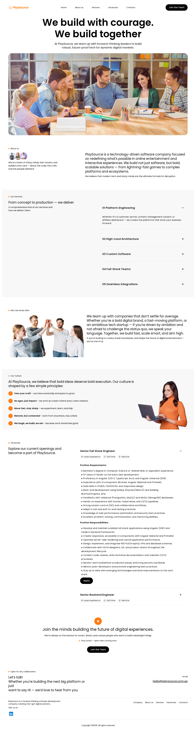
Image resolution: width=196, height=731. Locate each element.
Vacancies (113, 7)
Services (96, 7)
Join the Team (176, 7)
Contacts (130, 7)
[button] (143, 207)
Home (64, 7)
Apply (86, 580)
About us (79, 7)
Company (137, 702)
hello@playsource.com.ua (170, 681)
